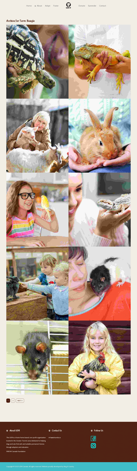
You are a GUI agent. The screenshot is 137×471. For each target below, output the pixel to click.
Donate (82, 6)
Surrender (92, 6)
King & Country (69, 466)
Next (19, 400)
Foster (55, 6)
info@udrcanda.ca (55, 437)
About (39, 6)
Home (29, 6)
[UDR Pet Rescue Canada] (68, 5)
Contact (102, 6)
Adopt (47, 6)
